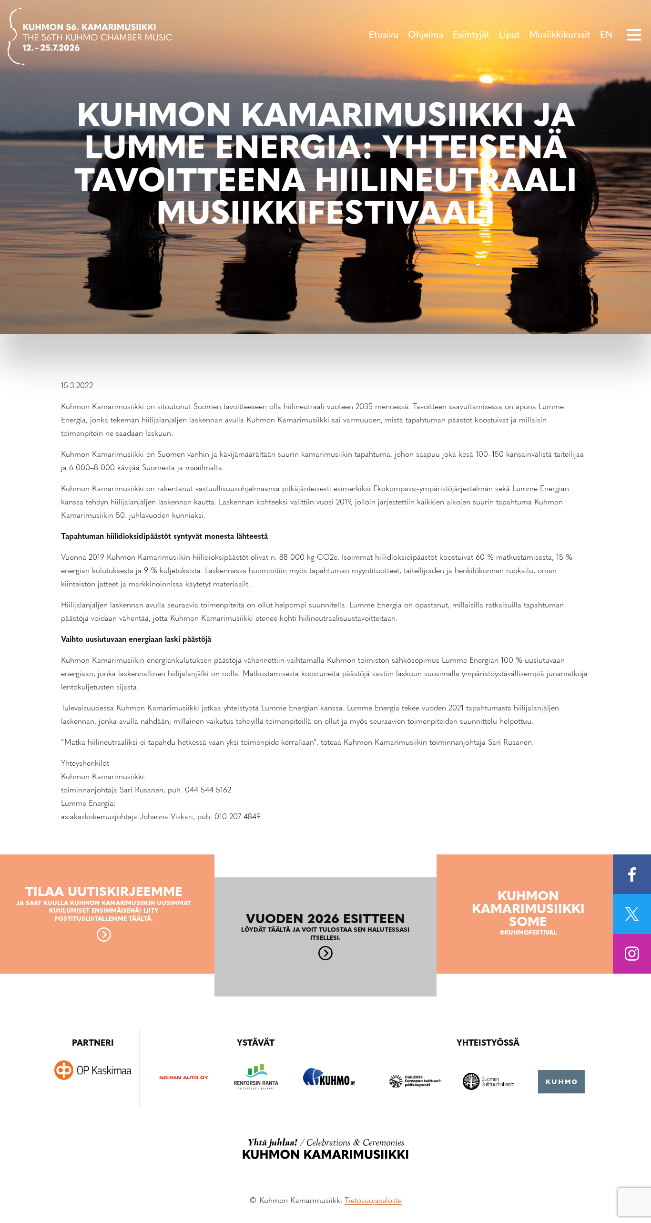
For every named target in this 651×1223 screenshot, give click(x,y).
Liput (509, 35)
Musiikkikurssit (559, 35)
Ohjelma (425, 35)
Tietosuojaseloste (373, 1201)
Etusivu (383, 35)
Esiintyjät (471, 35)
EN (606, 35)
